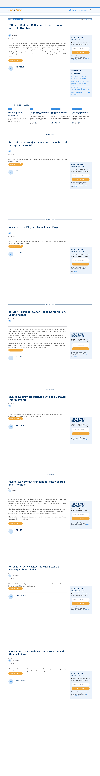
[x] (75, 10)
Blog (84, 14)
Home (9, 19)
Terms (87, 58)
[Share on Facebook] (84, 19)
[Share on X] (86, 19)
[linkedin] (73, 10)
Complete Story (14, 60)
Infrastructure (35, 14)
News (14, 14)
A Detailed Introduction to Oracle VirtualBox (80, 113)
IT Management (23, 14)
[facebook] (70, 10)
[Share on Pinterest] (88, 19)
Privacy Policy (76, 59)
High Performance (66, 14)
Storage (77, 14)
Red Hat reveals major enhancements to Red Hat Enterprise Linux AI (16, 113)
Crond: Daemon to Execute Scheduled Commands (59, 113)
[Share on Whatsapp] (91, 19)
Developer (46, 14)
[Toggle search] (91, 10)
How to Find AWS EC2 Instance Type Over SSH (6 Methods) (39, 113)
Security (55, 14)
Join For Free (80, 52)
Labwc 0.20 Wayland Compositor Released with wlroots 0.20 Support (80, 83)
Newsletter (84, 10)
